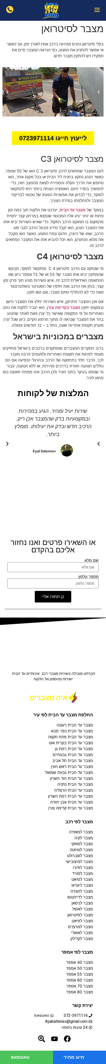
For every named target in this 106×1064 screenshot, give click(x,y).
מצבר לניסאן (82, 903)
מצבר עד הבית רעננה (75, 725)
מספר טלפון (88, 577)
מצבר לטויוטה (81, 849)
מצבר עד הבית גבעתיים (73, 754)
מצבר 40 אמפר (79, 962)
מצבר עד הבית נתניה (75, 784)
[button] (97, 10)
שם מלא (92, 560)
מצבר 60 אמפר (79, 980)
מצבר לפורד (82, 873)
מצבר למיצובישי (79, 861)
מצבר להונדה (82, 891)
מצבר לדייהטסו (80, 897)
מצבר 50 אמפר (79, 968)
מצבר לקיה (83, 837)
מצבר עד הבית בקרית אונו (71, 742)
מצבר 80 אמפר (79, 991)
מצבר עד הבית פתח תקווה (70, 736)
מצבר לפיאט (82, 920)
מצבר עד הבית (73, 209)
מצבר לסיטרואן (80, 914)
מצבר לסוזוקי (82, 843)
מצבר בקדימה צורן (63, 307)
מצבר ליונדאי (82, 885)
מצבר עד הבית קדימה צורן (70, 807)
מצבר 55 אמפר (79, 974)
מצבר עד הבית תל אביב (72, 760)
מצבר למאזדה (81, 831)
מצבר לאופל (82, 908)
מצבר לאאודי (82, 932)
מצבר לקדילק (82, 938)
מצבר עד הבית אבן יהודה (71, 802)
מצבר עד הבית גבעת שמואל (69, 772)
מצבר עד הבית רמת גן (74, 748)
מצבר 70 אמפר (79, 986)
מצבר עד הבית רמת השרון (70, 796)
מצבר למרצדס (80, 926)
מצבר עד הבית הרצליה (73, 790)
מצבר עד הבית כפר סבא (72, 730)
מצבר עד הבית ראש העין (72, 766)
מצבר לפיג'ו (83, 867)
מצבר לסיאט (82, 879)
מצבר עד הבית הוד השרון (71, 778)
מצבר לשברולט (80, 855)
